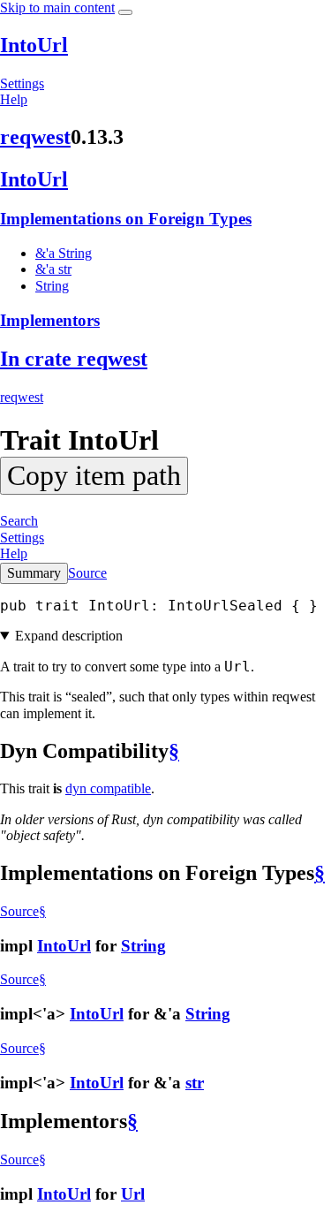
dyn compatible (108, 788)
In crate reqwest (73, 358)
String (52, 285)
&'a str (53, 269)
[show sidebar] (125, 12)
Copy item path (94, 475)
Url (133, 1194)
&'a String (63, 253)
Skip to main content (57, 7)
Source (87, 572)
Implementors (50, 320)
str (194, 1082)
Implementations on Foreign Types (126, 218)
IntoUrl (34, 45)
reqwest (35, 136)
